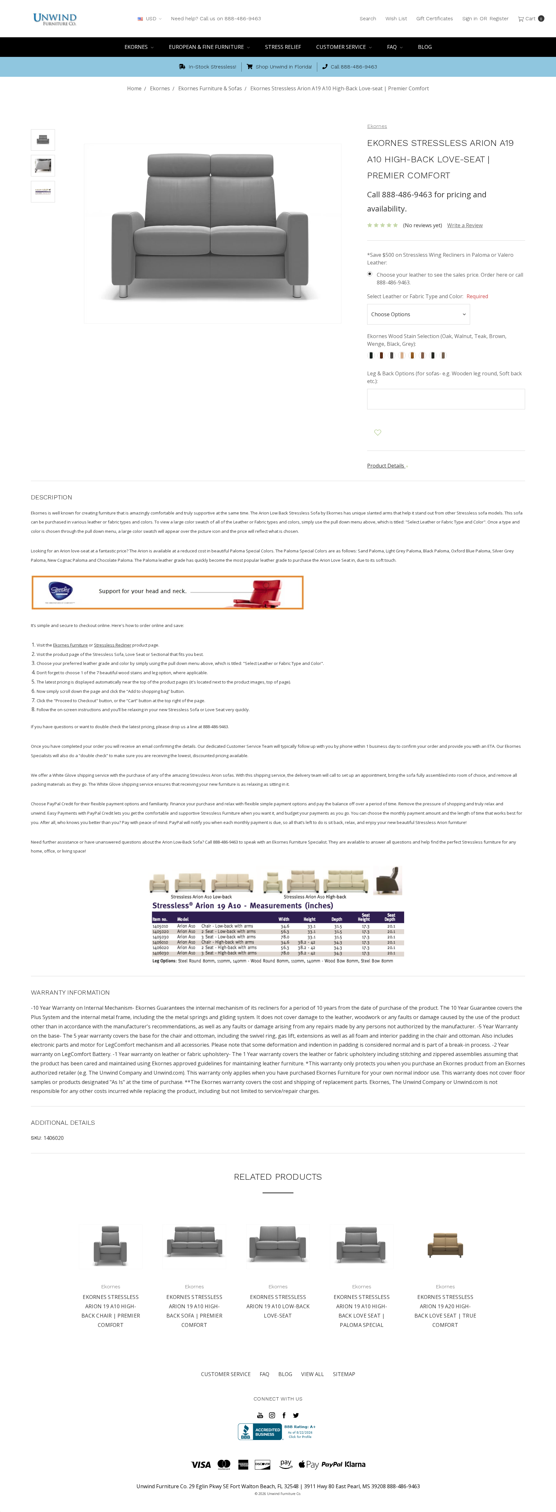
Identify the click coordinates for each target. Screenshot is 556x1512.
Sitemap (344, 1374)
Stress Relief (283, 46)
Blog (425, 46)
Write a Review (465, 225)
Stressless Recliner (112, 645)
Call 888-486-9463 (353, 67)
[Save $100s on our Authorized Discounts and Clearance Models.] (167, 592)
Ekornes (137, 46)
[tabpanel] (111, 1273)
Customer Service (341, 46)
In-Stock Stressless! (211, 67)
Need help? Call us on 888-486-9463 (216, 18)
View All (312, 1374)
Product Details (386, 465)
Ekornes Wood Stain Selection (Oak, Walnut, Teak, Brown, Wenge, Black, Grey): (436, 340)
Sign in (469, 18)
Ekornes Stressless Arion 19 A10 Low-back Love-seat (278, 1306)
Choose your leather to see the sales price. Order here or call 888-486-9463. (450, 278)
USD (151, 18)
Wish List (396, 18)
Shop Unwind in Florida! (283, 67)
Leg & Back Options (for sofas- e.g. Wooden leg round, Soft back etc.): (444, 377)
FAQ (392, 46)
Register (499, 18)
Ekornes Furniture (70, 645)
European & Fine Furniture (207, 46)
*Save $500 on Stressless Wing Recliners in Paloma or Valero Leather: (440, 258)
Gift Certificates (434, 18)
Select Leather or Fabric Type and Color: (427, 296)
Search (368, 18)
